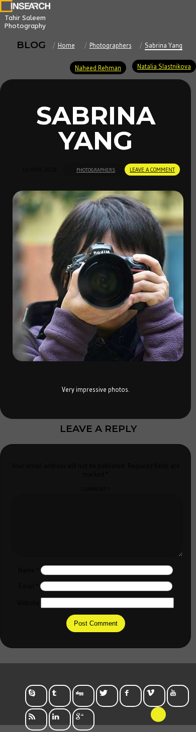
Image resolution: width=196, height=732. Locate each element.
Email (29, 586)
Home (66, 45)
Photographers (110, 45)
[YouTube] (178, 696)
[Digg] (83, 696)
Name (28, 570)
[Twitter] (107, 696)
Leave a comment (152, 169)
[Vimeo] (154, 696)
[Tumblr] (60, 696)
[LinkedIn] (60, 719)
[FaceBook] (131, 696)
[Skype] (36, 696)
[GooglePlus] (83, 719)
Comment (95, 489)
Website (28, 603)
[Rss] (36, 719)
